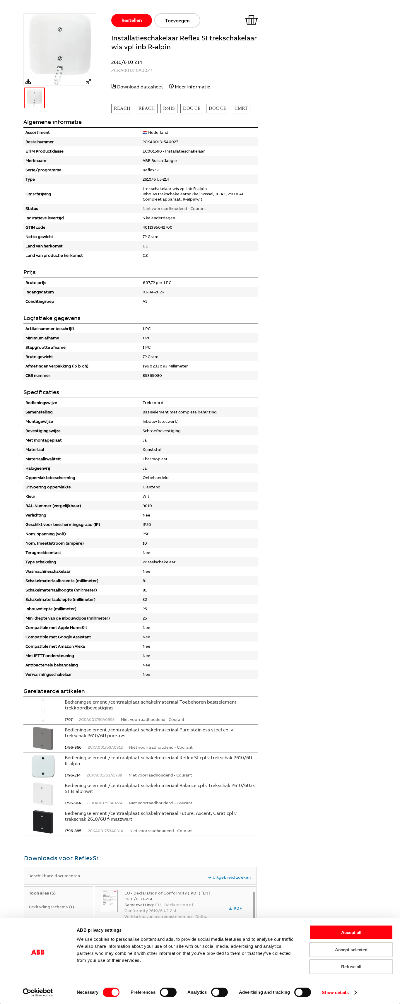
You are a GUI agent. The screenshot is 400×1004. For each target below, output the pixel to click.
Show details (335, 992)
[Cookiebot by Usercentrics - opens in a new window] (38, 992)
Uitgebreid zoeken (232, 877)
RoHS (169, 108)
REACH (122, 108)
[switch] (168, 992)
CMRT (241, 108)
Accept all (351, 932)
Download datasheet (140, 87)
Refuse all (351, 966)
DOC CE (192, 108)
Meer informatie (192, 87)
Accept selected (351, 949)
